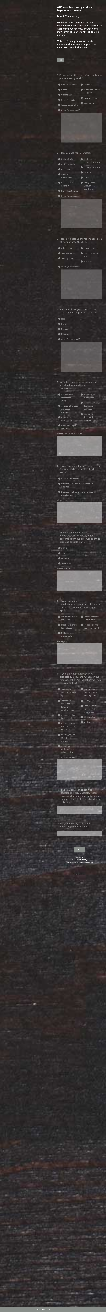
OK (61, 60)
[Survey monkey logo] (79, 859)
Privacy (75, 874)
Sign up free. (89, 862)
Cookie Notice (82, 874)
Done (79, 850)
